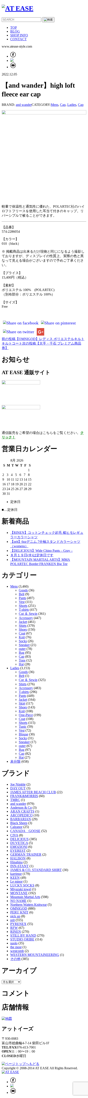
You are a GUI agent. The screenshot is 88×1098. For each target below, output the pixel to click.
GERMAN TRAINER (25, 854)
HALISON (18, 858)
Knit (22, 637)
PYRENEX (18, 924)
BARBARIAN (20, 819)
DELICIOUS (19, 839)
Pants (22, 598)
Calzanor (16, 827)
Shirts (22, 625)
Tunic (22, 726)
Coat (22, 633)
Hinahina (16, 862)
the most (16, 947)
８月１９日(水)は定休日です (31, 555)
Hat (21, 664)
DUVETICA (19, 843)
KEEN (15, 877)
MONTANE (19, 893)
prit (12, 920)
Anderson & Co (21, 807)
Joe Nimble (18, 784)
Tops (22, 660)
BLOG (15, 31)
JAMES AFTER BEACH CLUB (33, 792)
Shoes (23, 629)
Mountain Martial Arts (25, 897)
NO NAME (18, 901)
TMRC (15, 800)
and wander (24, 104)
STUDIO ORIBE (22, 939)
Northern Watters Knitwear (28, 904)
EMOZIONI (18, 847)
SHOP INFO (19, 35)
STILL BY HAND (23, 935)
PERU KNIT (19, 912)
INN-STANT (19, 866)
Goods (23, 590)
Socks (23, 641)
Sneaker (24, 645)
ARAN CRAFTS (22, 811)
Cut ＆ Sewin (28, 613)
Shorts (23, 606)
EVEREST (18, 850)
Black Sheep (18, 823)
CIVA (14, 835)
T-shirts (24, 609)
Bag (21, 652)
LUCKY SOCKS (22, 885)
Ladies (71, 104)
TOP (13, 27)
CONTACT (18, 39)
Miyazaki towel (20, 889)
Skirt (22, 703)
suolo (14, 943)
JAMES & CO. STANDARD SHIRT (36, 870)
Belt (21, 594)
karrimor (16, 874)
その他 (15, 959)
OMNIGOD (18, 908)
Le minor (16, 881)
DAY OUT (18, 788)
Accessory (26, 618)
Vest (22, 602)
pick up (15, 916)
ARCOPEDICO (21, 815)
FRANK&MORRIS (24, 796)
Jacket (23, 622)
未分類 (15, 761)
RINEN (15, 931)
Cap (63, 104)
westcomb (17, 951)
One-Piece (26, 715)
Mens (54, 104)
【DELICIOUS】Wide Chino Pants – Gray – (41, 550)
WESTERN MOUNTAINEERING (34, 955)
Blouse (23, 734)
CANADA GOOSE (25, 831)
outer (22, 649)
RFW (14, 928)
